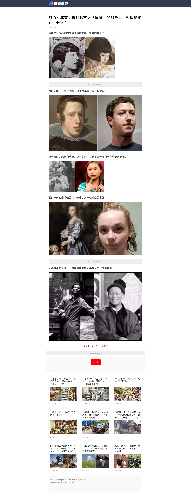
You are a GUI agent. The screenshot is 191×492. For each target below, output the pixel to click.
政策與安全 (60, 483)
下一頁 (95, 362)
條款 (66, 483)
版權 (73, 483)
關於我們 (53, 483)
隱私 (69, 483)
